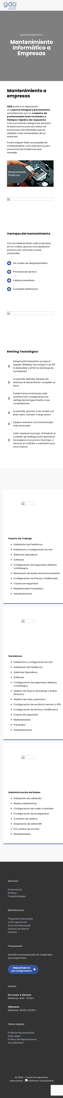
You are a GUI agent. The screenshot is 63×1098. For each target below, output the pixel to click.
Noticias (12, 932)
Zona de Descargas (19, 925)
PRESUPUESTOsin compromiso (23, 969)
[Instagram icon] (35, 1085)
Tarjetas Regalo (17, 896)
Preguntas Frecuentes (20, 918)
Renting (12, 893)
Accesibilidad (15, 1042)
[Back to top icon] (31, 1069)
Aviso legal (14, 1036)
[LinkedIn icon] (31, 1085)
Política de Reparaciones (22, 1039)
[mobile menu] (58, 5)
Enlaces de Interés (18, 928)
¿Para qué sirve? (17, 922)
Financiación (15, 889)
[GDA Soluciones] (10, 5)
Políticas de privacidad (21, 1032)
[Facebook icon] (28, 1085)
